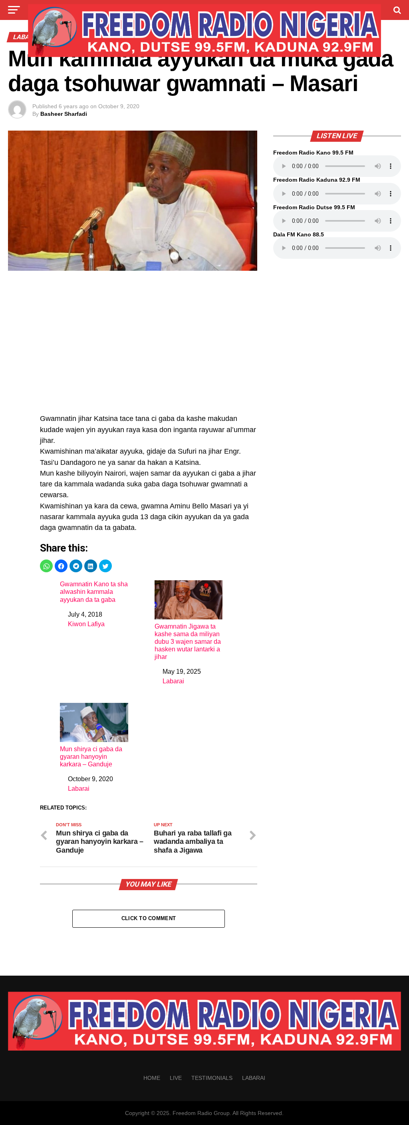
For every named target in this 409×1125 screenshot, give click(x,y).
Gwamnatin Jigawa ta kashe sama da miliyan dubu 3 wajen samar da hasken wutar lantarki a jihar (188, 642)
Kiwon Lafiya (86, 624)
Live (176, 1078)
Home (151, 1078)
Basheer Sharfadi (63, 114)
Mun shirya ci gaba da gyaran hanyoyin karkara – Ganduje (91, 757)
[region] (148, 347)
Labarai (173, 681)
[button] (46, 566)
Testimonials (211, 1078)
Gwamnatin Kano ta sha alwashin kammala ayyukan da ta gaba (94, 592)
